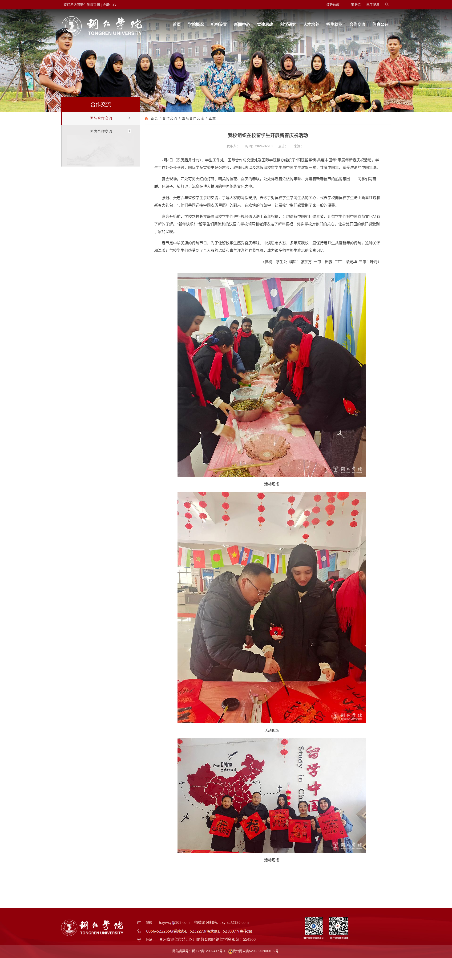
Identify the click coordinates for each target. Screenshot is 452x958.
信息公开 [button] (380, 24)
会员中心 (109, 5)
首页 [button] (177, 24)
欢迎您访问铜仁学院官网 (82, 5)
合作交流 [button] (357, 24)
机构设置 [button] (219, 24)
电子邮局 (372, 5)
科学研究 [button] (288, 24)
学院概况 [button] (196, 24)
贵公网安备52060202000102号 (256, 951)
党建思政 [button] (265, 24)
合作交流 (170, 118)
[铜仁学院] (102, 26)
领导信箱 (332, 5)
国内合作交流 (101, 132)
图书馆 (356, 5)
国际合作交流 (101, 118)
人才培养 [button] (311, 24)
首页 (154, 118)
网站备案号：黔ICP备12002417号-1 (199, 951)
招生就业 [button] (334, 24)
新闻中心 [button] (242, 24)
